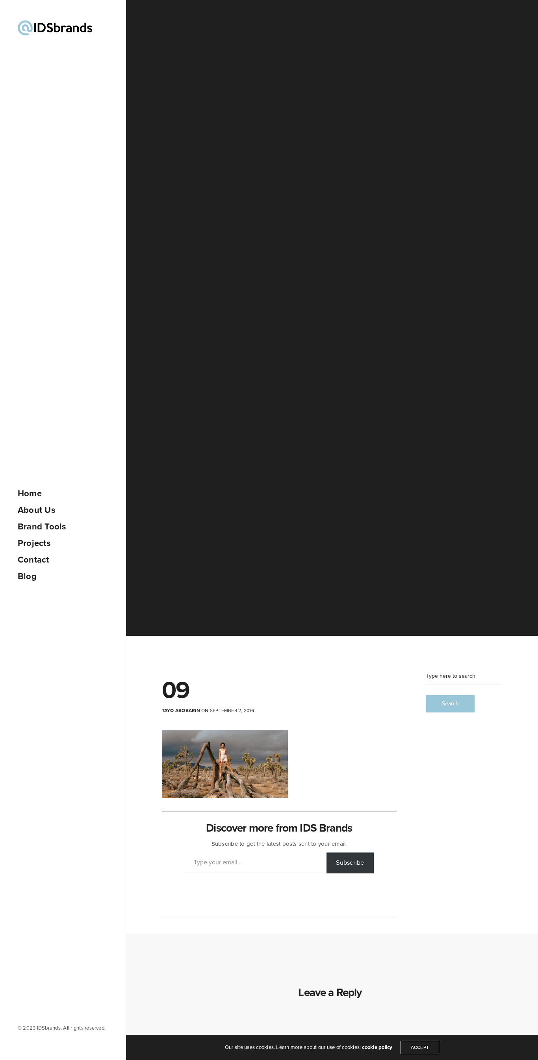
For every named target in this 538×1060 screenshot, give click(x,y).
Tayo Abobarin (181, 710)
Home (30, 493)
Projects (34, 543)
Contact (33, 560)
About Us (37, 510)
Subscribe (350, 863)
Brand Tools (42, 527)
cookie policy (377, 1047)
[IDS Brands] (55, 27)
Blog (27, 576)
